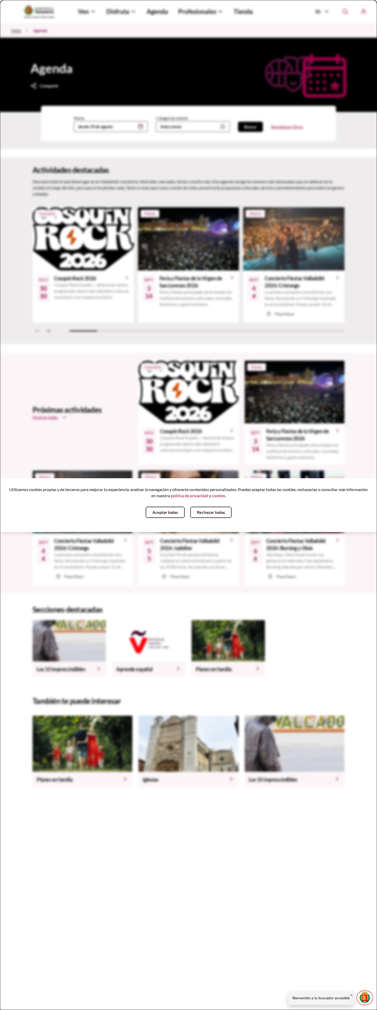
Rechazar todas (211, 512)
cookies (218, 495)
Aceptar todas (165, 512)
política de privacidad (189, 495)
